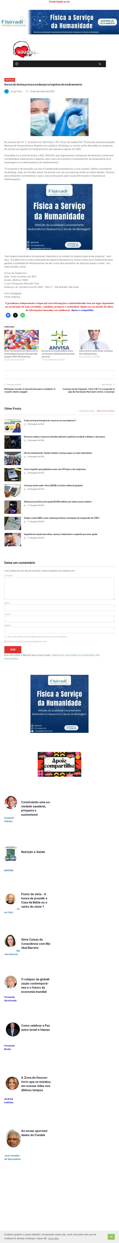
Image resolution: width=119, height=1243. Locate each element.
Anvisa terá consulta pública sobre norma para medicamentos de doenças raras (58, 354)
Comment (8, 576)
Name (7, 603)
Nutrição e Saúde (33, 852)
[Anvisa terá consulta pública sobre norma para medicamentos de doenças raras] (59, 340)
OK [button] (111, 1237)
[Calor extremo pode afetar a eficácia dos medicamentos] (96, 340)
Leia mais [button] (53, 1238)
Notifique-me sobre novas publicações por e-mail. (27, 642)
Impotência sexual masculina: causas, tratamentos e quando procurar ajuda (60, 534)
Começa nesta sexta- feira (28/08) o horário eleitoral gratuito (53, 485)
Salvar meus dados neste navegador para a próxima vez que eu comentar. (37, 637)
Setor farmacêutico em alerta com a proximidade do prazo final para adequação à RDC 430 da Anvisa (21, 354)
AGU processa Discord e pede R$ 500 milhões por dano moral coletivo (58, 502)
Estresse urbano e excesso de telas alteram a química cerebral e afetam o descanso (64, 437)
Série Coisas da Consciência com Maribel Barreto (36, 944)
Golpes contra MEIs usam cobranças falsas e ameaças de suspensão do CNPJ (61, 518)
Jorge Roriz (16, 91)
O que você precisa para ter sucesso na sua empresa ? (50, 420)
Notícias (10, 80)
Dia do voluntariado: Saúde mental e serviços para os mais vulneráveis (58, 453)
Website (7, 625)
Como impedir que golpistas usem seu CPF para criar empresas (55, 469)
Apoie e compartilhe (82, 310)
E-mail (7, 614)
